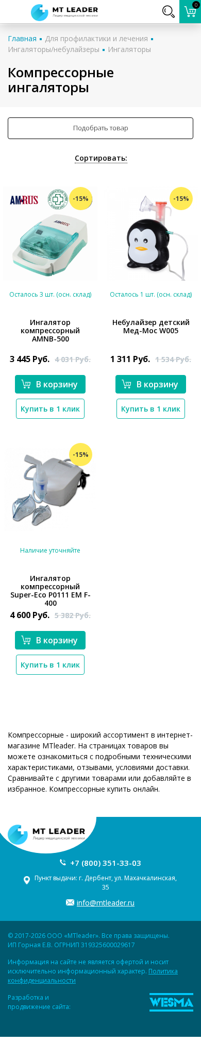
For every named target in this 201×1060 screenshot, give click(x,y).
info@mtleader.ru (106, 903)
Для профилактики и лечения (96, 38)
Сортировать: (101, 158)
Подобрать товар (100, 127)
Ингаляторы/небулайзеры (53, 49)
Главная (22, 38)
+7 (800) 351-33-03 (105, 863)
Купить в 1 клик (50, 409)
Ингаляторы (129, 49)
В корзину (57, 384)
